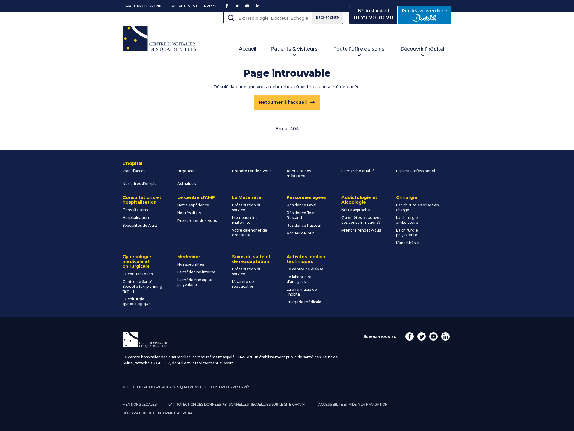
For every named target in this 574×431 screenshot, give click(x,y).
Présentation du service (247, 207)
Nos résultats (189, 213)
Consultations (135, 210)
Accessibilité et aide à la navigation (353, 404)
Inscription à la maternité (245, 220)
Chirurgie (406, 197)
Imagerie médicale (304, 302)
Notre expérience (193, 205)
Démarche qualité (358, 171)
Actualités (186, 183)
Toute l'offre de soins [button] (358, 49)
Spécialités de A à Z (140, 225)
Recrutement (185, 6)
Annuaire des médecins (299, 173)
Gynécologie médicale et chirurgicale (137, 261)
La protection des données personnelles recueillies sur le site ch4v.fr (237, 404)
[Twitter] (421, 336)
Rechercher (327, 18)
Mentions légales (140, 404)
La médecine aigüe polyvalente (195, 282)
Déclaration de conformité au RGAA (158, 413)
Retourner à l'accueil (283, 102)
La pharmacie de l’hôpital (302, 291)
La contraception (138, 274)
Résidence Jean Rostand (301, 215)
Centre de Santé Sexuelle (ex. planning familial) (142, 286)
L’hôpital (132, 163)
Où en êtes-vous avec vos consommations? (361, 220)
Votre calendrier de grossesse (249, 232)
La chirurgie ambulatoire (407, 220)
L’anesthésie (407, 242)
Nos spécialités (190, 264)
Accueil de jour (300, 233)
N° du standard (373, 14)
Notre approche (355, 210)
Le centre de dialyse (305, 269)
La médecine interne (196, 272)
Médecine (188, 256)
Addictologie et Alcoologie (359, 200)
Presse (210, 6)
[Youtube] (433, 336)
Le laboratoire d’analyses (299, 279)
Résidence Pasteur (304, 225)
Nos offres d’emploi (140, 183)
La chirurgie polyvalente (407, 232)
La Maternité (246, 197)
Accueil (247, 49)
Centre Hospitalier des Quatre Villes (159, 39)
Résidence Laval (301, 205)
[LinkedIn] (445, 336)
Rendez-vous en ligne (426, 14)
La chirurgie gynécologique (137, 301)
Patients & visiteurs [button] (294, 49)
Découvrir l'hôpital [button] (422, 49)
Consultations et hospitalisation (142, 200)
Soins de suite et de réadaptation (251, 259)
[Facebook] (409, 336)
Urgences (186, 171)
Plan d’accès (134, 171)
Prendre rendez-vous (251, 171)
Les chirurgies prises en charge (417, 207)
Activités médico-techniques (307, 259)
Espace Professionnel (144, 6)
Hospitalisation (136, 217)
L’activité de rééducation (243, 284)
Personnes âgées (306, 197)
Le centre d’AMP (196, 197)
